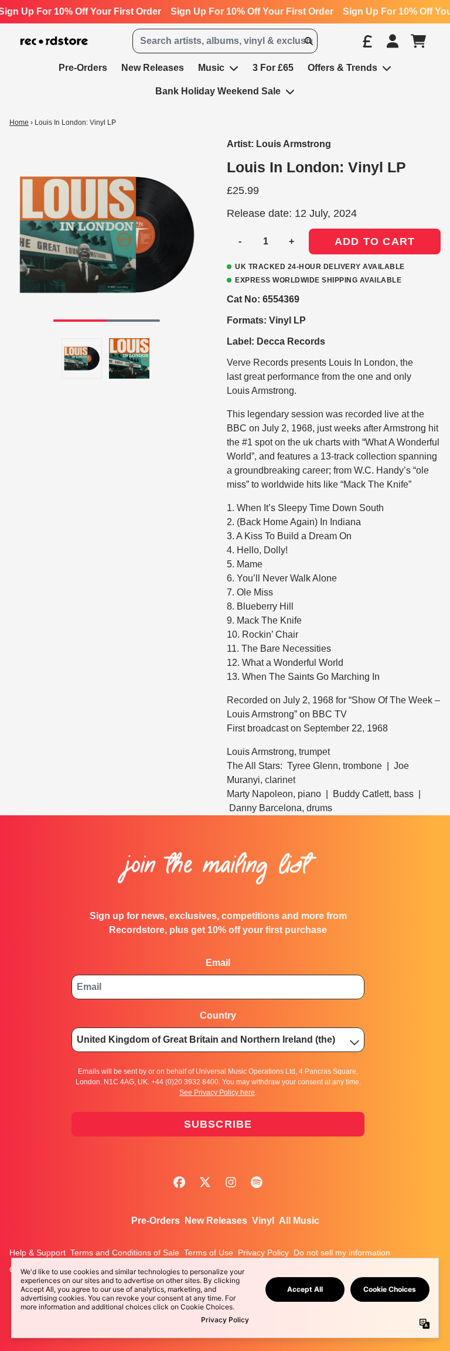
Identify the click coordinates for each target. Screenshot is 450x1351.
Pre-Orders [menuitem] (83, 68)
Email (218, 963)
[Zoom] (106, 234)
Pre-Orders (155, 1221)
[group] (82, 358)
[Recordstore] (54, 41)
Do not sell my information (342, 1252)
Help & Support (37, 1252)
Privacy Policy (263, 1252)
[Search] (308, 41)
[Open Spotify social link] (257, 1182)
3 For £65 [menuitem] (273, 68)
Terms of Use (208, 1252)
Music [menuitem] (211, 68)
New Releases (216, 1221)
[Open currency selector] (367, 41)
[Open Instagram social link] (231, 1182)
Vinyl (263, 1221)
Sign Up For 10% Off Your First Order (252, 11)
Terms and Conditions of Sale (124, 1252)
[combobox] (225, 41)
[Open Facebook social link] (179, 1182)
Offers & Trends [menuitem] (342, 68)
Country (218, 1015)
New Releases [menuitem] (152, 68)
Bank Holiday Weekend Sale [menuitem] (218, 91)
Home (19, 122)
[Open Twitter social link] (205, 1182)
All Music (299, 1221)
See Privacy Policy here (217, 1092)
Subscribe (218, 1124)
